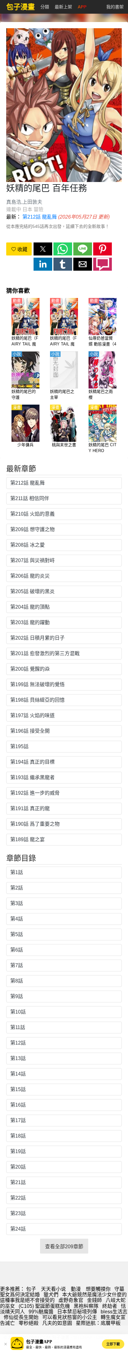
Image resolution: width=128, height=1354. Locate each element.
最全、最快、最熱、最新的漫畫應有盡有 (54, 1347)
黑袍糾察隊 (86, 1306)
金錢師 (94, 1300)
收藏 (21, 249)
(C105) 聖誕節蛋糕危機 (44, 1306)
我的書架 (115, 6)
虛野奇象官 (70, 1300)
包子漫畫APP (39, 1341)
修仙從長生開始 (21, 1317)
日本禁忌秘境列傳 (77, 1311)
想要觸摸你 (98, 1289)
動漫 (76, 1289)
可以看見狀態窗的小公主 (69, 1317)
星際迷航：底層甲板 (98, 1323)
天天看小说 (53, 1289)
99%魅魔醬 (41, 1311)
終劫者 (109, 1306)
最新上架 (63, 6)
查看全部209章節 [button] (64, 1246)
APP (82, 6)
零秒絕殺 (29, 1323)
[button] (43, 248)
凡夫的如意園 (57, 1323)
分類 (44, 6)
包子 (31, 1289)
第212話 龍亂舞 (39, 217)
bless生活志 (114, 1311)
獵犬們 (50, 1294)
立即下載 (113, 1344)
